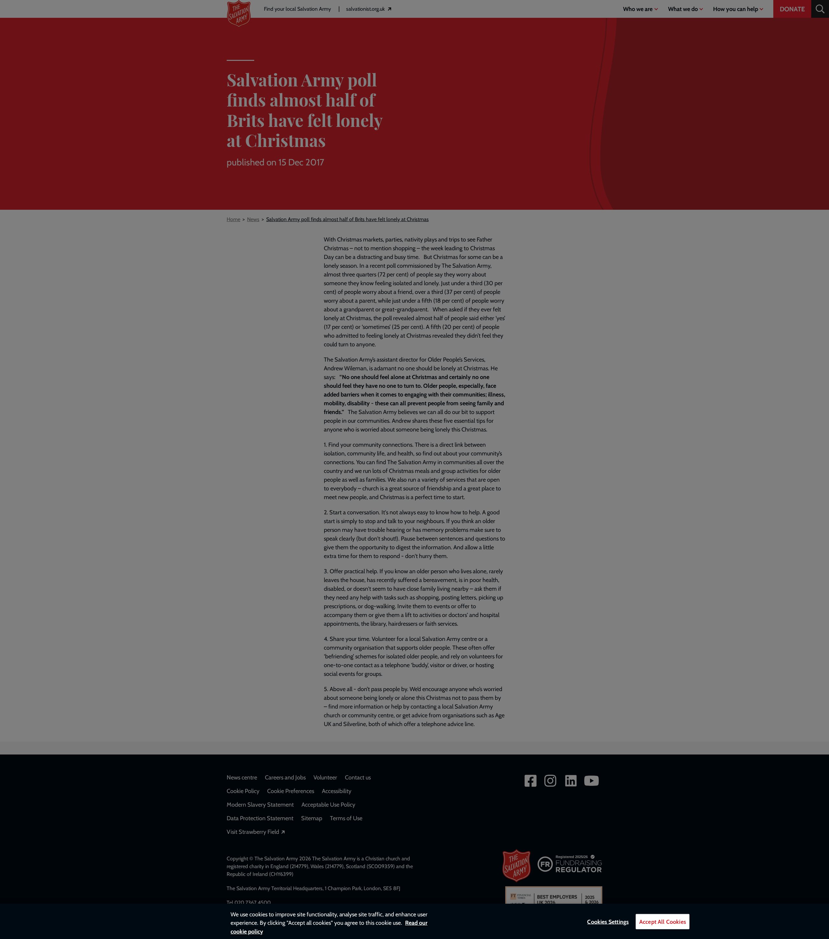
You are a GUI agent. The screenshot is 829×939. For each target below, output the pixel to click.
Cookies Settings (608, 921)
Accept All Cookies (662, 921)
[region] (414, 921)
